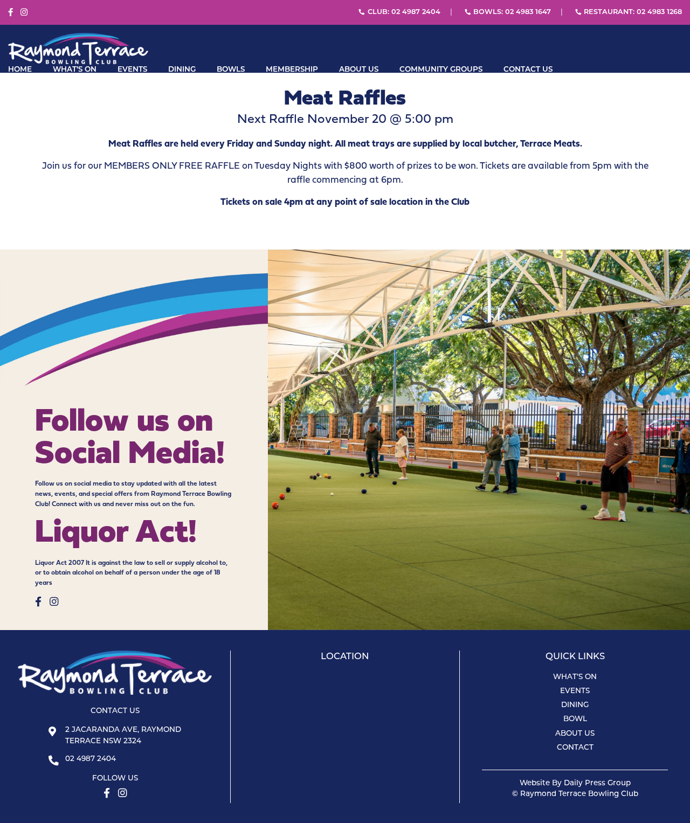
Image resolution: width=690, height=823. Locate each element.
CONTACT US (528, 69)
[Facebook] (10, 12)
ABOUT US (358, 69)
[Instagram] (23, 12)
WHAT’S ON (74, 69)
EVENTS (132, 69)
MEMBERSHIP (292, 69)
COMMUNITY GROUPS (440, 69)
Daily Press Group (597, 783)
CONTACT (575, 747)
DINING (182, 69)
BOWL (575, 719)
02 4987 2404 (90, 759)
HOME (20, 69)
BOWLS (231, 69)
